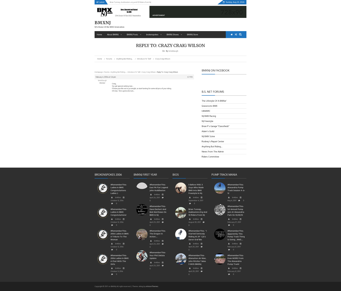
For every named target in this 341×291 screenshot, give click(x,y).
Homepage (99, 72)
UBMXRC (206, 111)
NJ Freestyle (207, 121)
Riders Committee (210, 156)
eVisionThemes (152, 286)
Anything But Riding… (118, 72)
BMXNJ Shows (173, 34)
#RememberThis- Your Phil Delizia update (158, 255)
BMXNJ (103, 22)
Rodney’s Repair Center (213, 141)
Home (99, 34)
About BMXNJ (113, 34)
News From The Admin (213, 151)
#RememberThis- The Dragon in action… (158, 234)
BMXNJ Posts (132, 34)
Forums (106, 72)
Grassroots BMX (209, 106)
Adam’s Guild (208, 131)
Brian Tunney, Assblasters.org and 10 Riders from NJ (197, 212)
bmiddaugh (173, 51)
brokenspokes (152, 34)
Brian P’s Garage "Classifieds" (215, 126)
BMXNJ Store (192, 34)
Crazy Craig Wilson (149, 72)
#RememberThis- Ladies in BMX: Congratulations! (119, 212)
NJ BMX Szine (208, 136)
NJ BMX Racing (209, 116)
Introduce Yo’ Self (134, 72)
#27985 (190, 77)
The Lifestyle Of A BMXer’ (214, 100)
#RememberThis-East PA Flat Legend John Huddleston (159, 187)
